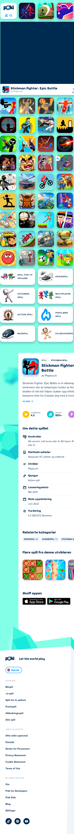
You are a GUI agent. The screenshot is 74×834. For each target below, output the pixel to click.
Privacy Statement (16, 755)
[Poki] (8, 7)
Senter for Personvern (18, 749)
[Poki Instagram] (17, 821)
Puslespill (11, 707)
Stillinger (10, 810)
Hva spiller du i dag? (11, 15)
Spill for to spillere (16, 700)
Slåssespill (49, 539)
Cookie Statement (15, 762)
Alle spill (10, 720)
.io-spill (10, 693)
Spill (44, 360)
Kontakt (10, 742)
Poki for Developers (16, 791)
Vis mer (26, 401)
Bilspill (9, 687)
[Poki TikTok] (9, 821)
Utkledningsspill (14, 713)
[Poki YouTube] (26, 821)
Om (7, 784)
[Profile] (6, 15)
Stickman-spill (59, 360)
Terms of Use (13, 768)
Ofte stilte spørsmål (17, 736)
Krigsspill (31, 539)
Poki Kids (11, 797)
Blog (8, 804)
